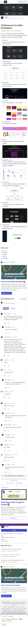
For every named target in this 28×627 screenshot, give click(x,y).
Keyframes (5, 82)
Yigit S (6, 17)
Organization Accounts (8, 610)
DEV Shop (21, 612)
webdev (3, 30)
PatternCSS (5, 224)
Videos (21, 606)
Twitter (4, 254)
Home (5, 606)
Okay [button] (4, 624)
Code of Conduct (10, 482)
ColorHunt (5, 101)
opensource (18, 30)
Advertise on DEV (22, 608)
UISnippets (5, 202)
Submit (6, 308)
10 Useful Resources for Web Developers (11, 550)
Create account (22, 2)
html (8, 30)
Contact (3, 612)
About (23, 610)
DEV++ (17, 606)
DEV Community (6, 602)
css (12, 30)
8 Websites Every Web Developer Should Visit (13, 561)
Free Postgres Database (12, 612)
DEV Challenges (11, 606)
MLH (25, 612)
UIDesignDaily (6, 121)
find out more (14, 480)
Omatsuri (5, 40)
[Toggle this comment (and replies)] (2, 316)
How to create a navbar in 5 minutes (10, 555)
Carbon (4, 139)
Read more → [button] (14, 518)
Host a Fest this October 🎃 (13, 281)
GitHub (4, 251)
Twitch (4, 256)
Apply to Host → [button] (6, 293)
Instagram (5, 258)
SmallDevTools (6, 61)
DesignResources (7, 160)
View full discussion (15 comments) (14, 475)
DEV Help (15, 608)
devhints (12, 318)
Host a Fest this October (10, 585)
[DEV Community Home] (5, 2)
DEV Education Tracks (6, 608)
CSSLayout (5, 182)
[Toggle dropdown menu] (26, 262)
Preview (13, 308)
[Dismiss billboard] (26, 616)
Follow (14, 530)
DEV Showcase (17, 610)
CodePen (5, 252)
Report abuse (19, 482)
